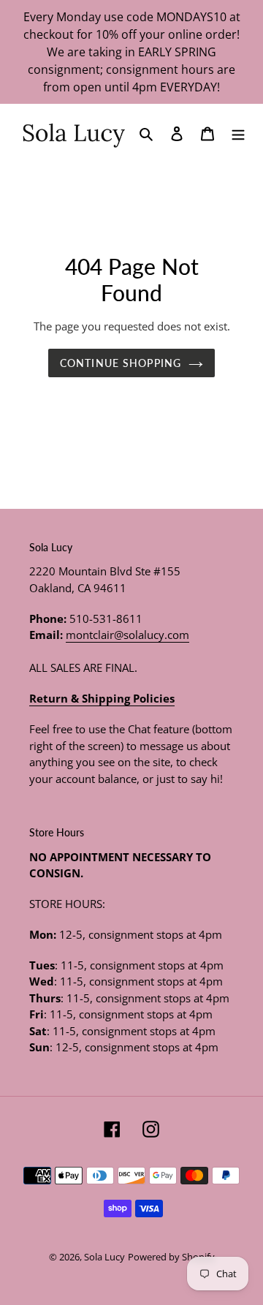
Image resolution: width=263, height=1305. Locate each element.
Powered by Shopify (171, 1256)
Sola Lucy (104, 1256)
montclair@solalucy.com (127, 634)
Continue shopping (120, 363)
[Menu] (238, 132)
